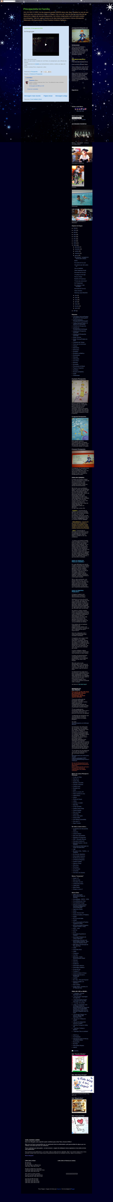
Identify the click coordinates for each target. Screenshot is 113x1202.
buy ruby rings (80, 111)
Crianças (75, 346)
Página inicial (48, 96)
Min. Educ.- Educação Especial (80, 979)
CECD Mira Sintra (77, 949)
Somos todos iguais (78, 815)
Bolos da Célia (76, 880)
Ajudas (74, 911)
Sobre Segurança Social (80, 270)
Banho (76, 260)
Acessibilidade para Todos (79, 901)
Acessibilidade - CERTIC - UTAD (81, 899)
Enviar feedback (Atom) (36, 99)
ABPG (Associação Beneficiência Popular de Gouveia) (79, 896)
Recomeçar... (76, 867)
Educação (75, 357)
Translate (83, 119)
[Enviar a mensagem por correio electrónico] (41, 71)
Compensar (76, 953)
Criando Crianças (77, 833)
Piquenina (31, 80)
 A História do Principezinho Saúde (80, 320)
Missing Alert (76, 1041)
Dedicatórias (76, 347)
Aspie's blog (76, 780)
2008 (75, 245)
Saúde (74, 373)
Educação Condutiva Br (78, 841)
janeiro (76, 308)
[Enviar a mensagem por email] (44, 72)
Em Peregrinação (78, 283)
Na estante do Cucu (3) (80, 262)
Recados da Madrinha (78, 371)
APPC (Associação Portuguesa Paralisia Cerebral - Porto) (80, 926)
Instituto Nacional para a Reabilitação (79, 975)
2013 (75, 234)
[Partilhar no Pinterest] (50, 72)
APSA (74, 932)
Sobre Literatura (78, 290)
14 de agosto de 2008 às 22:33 (36, 86)
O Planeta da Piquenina (78, 859)
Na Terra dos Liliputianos (79, 854)
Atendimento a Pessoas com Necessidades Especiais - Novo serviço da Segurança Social (80, 941)
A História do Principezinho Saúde (80, 328)
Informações (76, 358)
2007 (75, 310)
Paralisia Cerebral (77, 861)
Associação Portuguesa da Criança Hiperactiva (79, 937)
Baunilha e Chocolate (78, 782)
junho (76, 297)
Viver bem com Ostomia (79, 872)
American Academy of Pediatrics (81, 914)
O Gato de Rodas (77, 806)
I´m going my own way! (80, 274)
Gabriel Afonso (76, 795)
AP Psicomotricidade (78, 918)
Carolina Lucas (76, 786)
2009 (75, 243)
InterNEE (75, 978)
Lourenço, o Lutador (78, 803)
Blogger (72, 1189)
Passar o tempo (78, 276)
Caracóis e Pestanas (78, 784)
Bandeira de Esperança (80, 278)
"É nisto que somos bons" (80, 281)
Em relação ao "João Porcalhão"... (79, 286)
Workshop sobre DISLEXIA (81, 292)
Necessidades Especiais (79, 856)
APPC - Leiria (76, 928)
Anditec (75, 916)
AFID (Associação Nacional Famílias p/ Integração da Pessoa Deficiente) (79, 906)
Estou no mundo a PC (78, 792)
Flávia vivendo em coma (79, 793)
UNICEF (75, 1047)
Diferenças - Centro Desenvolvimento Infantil (79, 957)
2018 (75, 228)
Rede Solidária (76, 984)
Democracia (76, 349)
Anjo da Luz (76, 779)
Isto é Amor (76, 360)
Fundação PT (76, 971)
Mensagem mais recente (32, 96)
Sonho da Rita (76, 817)
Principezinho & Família (36, 9)
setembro (77, 253)
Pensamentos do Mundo (79, 366)
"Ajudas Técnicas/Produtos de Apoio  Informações (80, 323)
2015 (75, 230)
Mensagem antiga (61, 96)
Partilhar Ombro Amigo (78, 808)
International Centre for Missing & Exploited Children (80, 1039)
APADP (75, 920)
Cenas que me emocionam (79, 344)
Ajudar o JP (76, 878)
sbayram (59, 1189)
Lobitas (75, 801)
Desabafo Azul (76, 788)
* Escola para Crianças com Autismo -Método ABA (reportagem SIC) (80, 1016)
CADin (74, 947)
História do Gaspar (77, 799)
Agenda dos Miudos (78, 909)
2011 (75, 238)
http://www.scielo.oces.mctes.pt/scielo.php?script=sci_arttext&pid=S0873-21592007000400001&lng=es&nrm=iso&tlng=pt (80, 758)
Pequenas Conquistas (78, 368)
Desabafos (75, 351)
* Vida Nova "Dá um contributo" (80, 1031)
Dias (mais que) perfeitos (79, 835)
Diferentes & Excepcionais (79, 837)
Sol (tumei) (75, 870)
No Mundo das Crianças (79, 858)
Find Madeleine (76, 1036)
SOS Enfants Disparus (78, 1045)
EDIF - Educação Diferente (79, 839)
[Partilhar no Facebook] (49, 72)
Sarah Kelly (76, 814)
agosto (76, 255)
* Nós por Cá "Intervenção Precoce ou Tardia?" (79, 1022)
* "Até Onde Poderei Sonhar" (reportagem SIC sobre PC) (80, 1000)
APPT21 (75, 930)
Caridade (37, 64)
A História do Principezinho (35, 74)
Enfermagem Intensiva (78, 965)
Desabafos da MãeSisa (78, 353)
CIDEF (74, 951)
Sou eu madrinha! (78, 268)
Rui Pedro (75, 1043)
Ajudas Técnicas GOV (78, 912)
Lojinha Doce (76, 885)
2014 (75, 232)
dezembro (77, 247)
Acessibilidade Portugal (78, 903)
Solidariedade (76, 375)
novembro (77, 249)
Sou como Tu (76, 821)
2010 (75, 241)
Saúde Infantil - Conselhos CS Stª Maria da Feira (80, 987)
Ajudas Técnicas (77, 337)
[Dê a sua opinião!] (46, 72)
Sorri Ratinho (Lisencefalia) (79, 819)
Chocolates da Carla (78, 881)
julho (76, 295)
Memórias (75, 362)
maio (76, 299)
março (76, 304)
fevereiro (77, 306)
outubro (77, 251)
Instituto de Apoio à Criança (79, 973)
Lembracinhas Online (78, 883)
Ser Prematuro (76, 869)
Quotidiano (75, 370)
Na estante (75, 364)
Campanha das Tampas (78, 342)
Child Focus (76, 1035)
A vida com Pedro (77, 777)
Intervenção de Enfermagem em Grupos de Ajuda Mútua (81, 846)
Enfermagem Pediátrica (78, 967)
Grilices (75, 797)
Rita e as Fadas (77, 812)
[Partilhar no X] (47, 72)
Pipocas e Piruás (77, 863)
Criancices (75, 832)
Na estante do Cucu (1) (80, 288)
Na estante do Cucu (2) (80, 272)
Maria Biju (75, 804)
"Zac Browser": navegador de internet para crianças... (81, 258)
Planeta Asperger (77, 810)
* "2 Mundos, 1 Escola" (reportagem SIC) (78, 994)
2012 (75, 236)
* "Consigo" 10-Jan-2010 (79, 1003)
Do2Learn (75, 960)
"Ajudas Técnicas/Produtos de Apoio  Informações (80, 317)
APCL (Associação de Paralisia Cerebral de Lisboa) (80, 922)
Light (74, 849)
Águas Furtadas (77, 823)
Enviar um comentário (33, 89)
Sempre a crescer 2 (78, 889)
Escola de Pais (76, 969)
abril (76, 301)
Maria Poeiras (76, 887)
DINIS (74, 790)
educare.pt (75, 962)
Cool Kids (75, 955)
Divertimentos (76, 355)
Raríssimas (76, 865)
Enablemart (76, 963)
